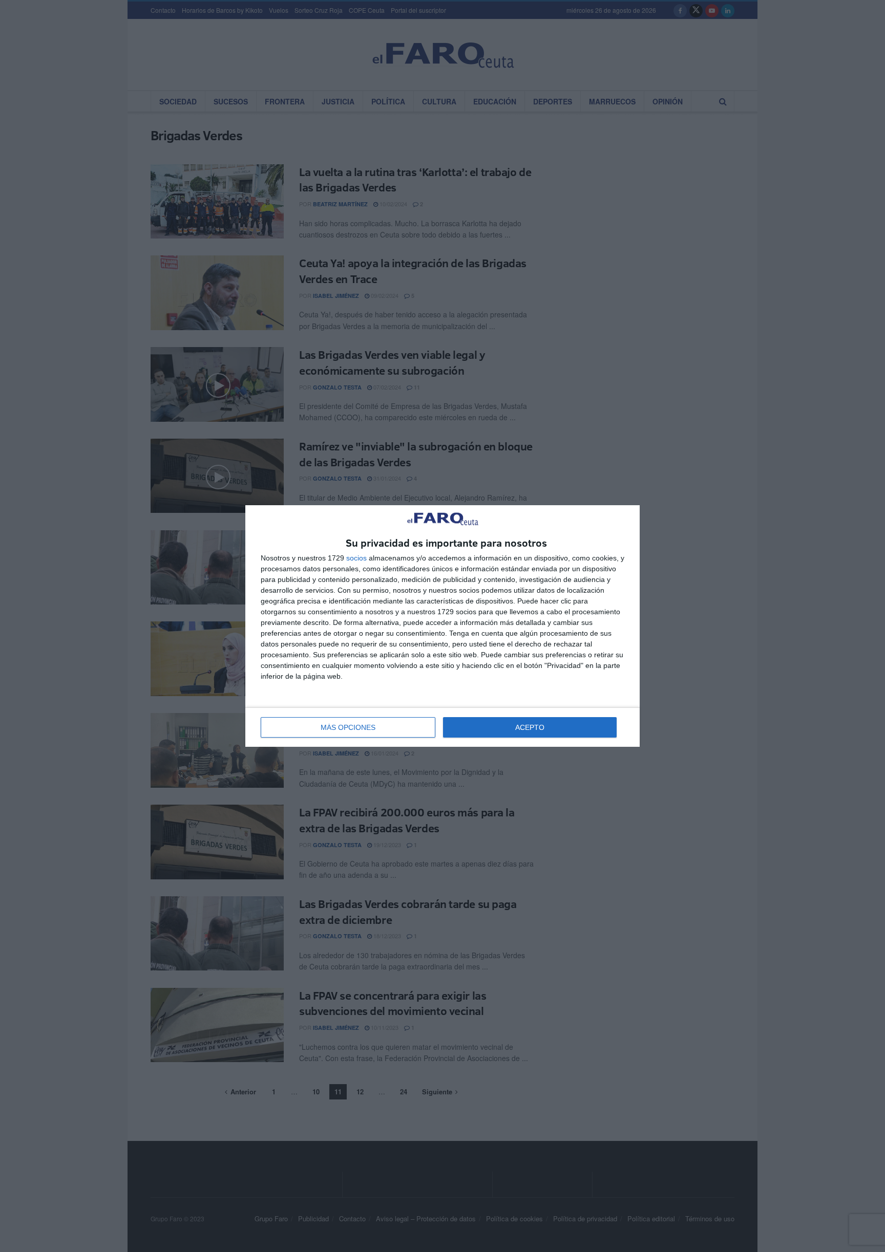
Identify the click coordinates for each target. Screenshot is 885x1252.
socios (356, 558)
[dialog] (442, 626)
